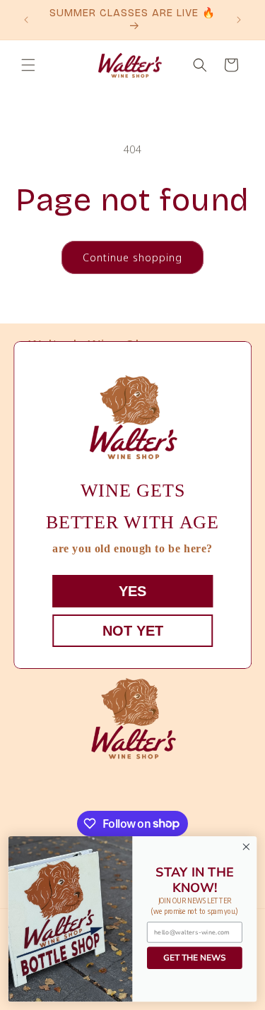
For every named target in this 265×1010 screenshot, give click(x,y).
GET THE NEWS (194, 957)
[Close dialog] (246, 847)
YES (132, 591)
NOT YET (132, 630)
